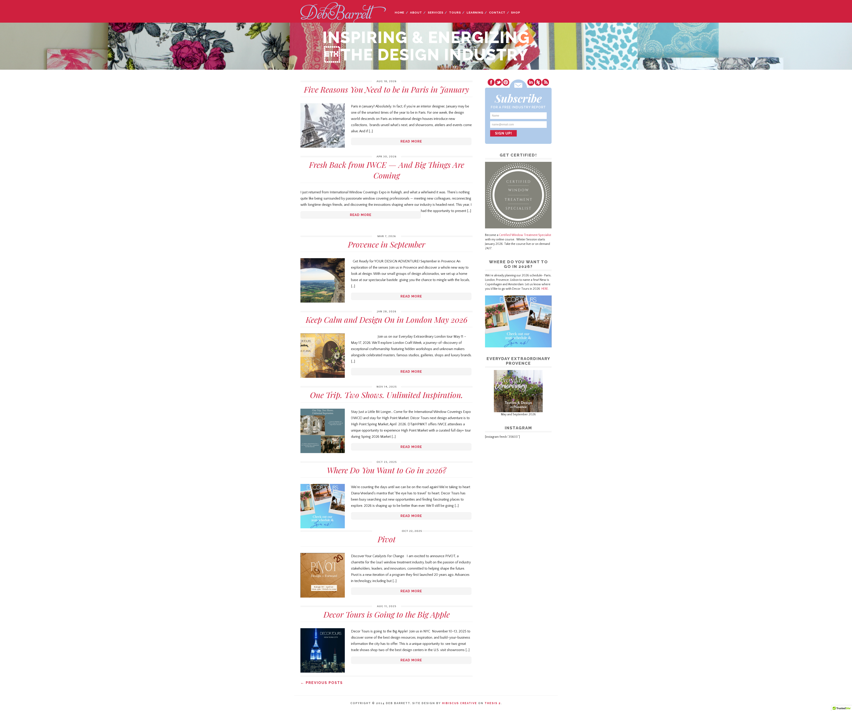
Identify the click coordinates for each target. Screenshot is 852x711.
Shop (515, 12)
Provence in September (386, 244)
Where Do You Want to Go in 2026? (386, 470)
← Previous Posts (321, 683)
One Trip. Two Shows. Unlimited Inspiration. (386, 394)
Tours (455, 12)
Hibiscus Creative (459, 703)
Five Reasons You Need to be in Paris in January (386, 89)
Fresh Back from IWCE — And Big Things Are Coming (386, 169)
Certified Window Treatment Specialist (525, 235)
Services (435, 12)
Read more (411, 141)
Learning (475, 12)
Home (399, 12)
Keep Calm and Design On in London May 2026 (386, 319)
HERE (544, 289)
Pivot (387, 539)
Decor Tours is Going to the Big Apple (386, 614)
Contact (497, 12)
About (416, 12)
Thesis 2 (493, 703)
